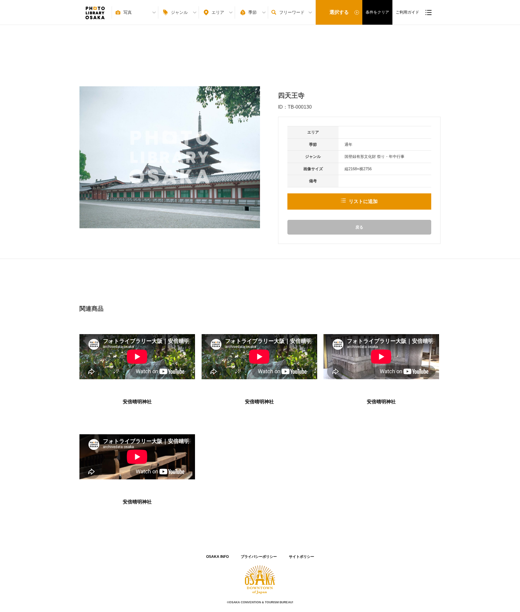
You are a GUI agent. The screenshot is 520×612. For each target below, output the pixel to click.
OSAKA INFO (217, 557)
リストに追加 (363, 201)
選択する (339, 12)
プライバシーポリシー (259, 557)
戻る (359, 227)
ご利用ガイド (407, 12)
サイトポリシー (301, 557)
